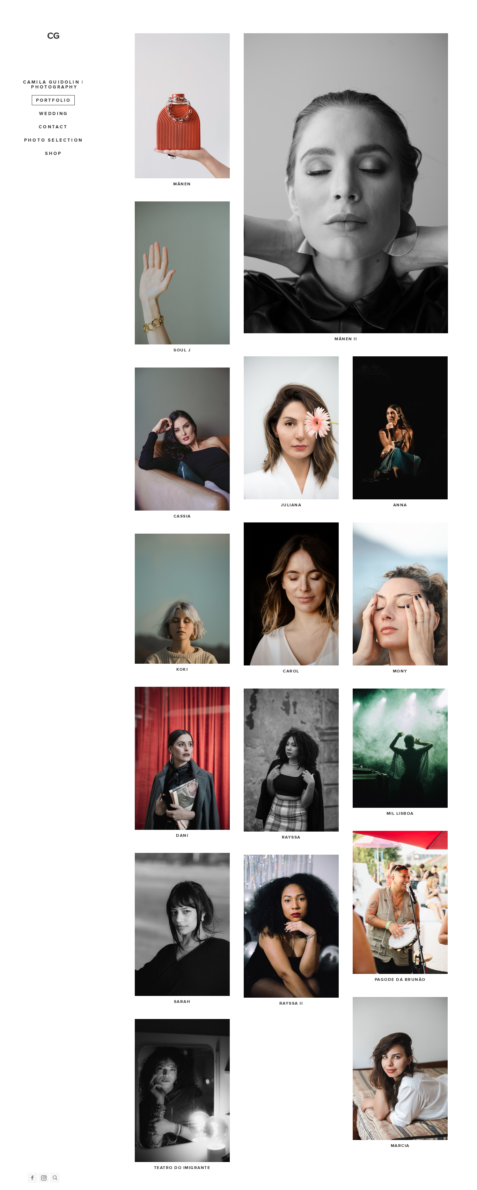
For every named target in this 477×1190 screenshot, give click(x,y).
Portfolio (53, 100)
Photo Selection (53, 140)
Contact (53, 127)
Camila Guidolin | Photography (53, 84)
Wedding (53, 113)
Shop (53, 153)
